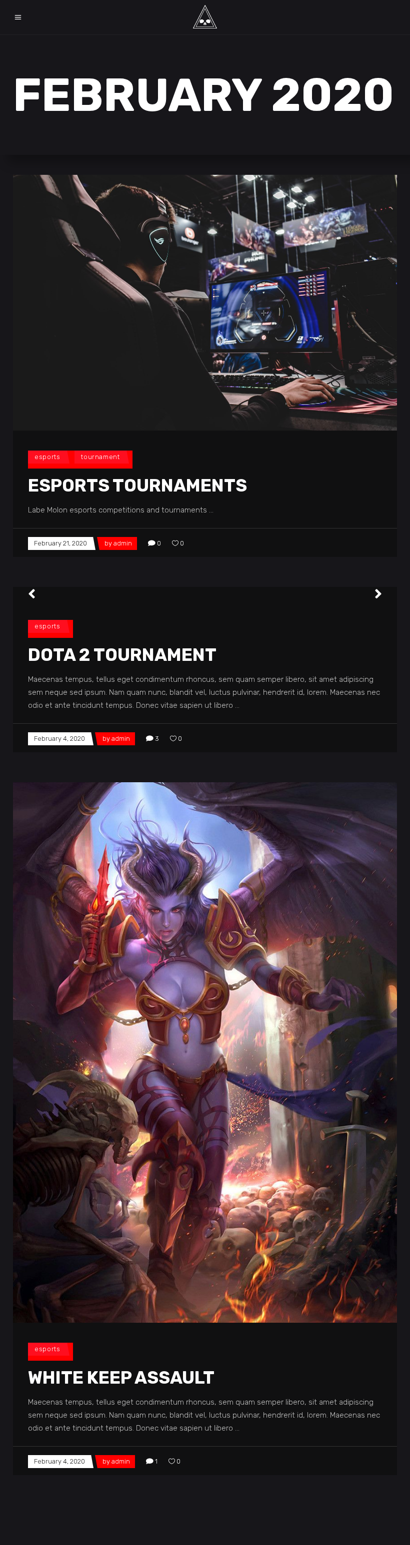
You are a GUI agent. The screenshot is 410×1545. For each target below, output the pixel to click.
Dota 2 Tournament (122, 654)
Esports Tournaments (137, 485)
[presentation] (32, 593)
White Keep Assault (121, 1377)
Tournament (100, 457)
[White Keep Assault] (205, 1052)
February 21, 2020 (60, 543)
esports (47, 457)
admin (123, 543)
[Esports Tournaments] (205, 303)
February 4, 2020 (59, 738)
